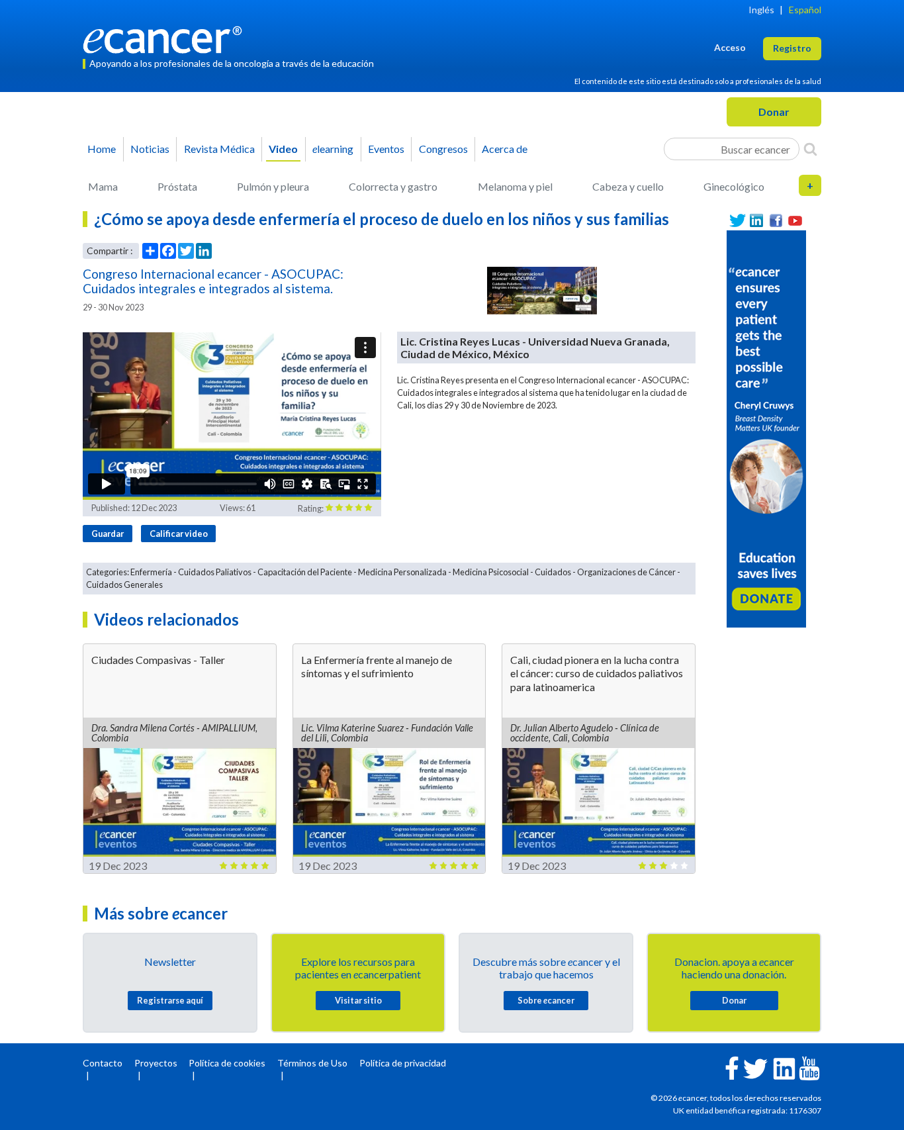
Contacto (102, 1062)
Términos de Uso (312, 1062)
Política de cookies (227, 1062)
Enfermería (151, 572)
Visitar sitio (358, 1000)
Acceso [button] (730, 47)
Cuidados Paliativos (214, 572)
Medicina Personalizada (402, 572)
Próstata (177, 186)
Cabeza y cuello (628, 186)
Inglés (761, 9)
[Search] (810, 149)
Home (101, 148)
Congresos (443, 148)
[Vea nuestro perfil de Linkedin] (756, 220)
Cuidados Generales (124, 584)
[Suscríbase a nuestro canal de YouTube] (795, 220)
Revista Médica (219, 148)
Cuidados (553, 572)
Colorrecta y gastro (393, 186)
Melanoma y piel (515, 186)
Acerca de (504, 148)
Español (805, 9)
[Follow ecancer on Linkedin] (784, 1067)
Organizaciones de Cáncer (626, 572)
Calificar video (179, 533)
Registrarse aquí (170, 1000)
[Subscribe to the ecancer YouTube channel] (809, 1067)
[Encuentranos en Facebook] (776, 220)
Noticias (149, 148)
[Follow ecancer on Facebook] (732, 1066)
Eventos (386, 148)
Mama (103, 186)
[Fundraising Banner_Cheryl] (766, 427)
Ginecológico (733, 186)
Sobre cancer (546, 1000)
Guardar (107, 533)
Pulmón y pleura (273, 186)
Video (283, 148)
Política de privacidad (402, 1062)
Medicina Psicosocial (491, 572)
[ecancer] (166, 38)
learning (332, 148)
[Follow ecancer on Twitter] (755, 1067)
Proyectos (155, 1062)
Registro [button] (792, 48)
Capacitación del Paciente (304, 572)
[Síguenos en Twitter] (737, 220)
